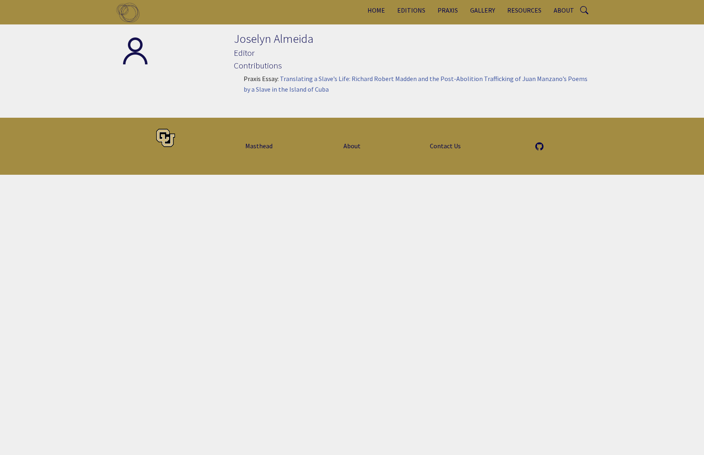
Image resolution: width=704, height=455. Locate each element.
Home (376, 10)
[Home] (131, 12)
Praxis (448, 10)
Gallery (482, 10)
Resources (524, 10)
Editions (411, 10)
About (564, 10)
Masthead (259, 146)
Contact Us (445, 146)
